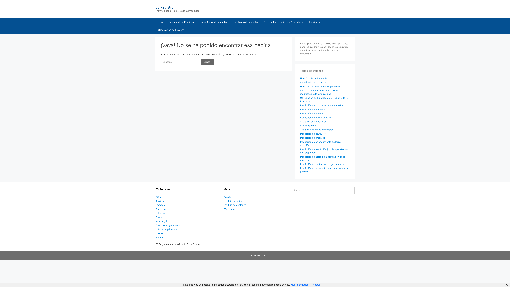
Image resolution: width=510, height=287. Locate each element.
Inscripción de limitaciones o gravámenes (322, 164)
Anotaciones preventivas (313, 121)
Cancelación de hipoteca (171, 30)
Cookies (159, 233)
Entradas (160, 213)
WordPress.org (231, 209)
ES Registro (164, 7)
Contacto (160, 217)
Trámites (160, 205)
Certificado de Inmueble (246, 22)
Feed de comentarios (235, 205)
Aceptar (316, 284)
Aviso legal (161, 221)
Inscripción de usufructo (313, 133)
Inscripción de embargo (312, 137)
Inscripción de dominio (312, 113)
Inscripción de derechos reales (316, 117)
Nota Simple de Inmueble (214, 22)
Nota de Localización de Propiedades (284, 22)
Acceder (228, 197)
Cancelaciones (308, 125)
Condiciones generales (167, 225)
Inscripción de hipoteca (312, 109)
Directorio (160, 209)
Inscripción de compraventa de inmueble (321, 105)
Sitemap (159, 237)
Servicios (160, 201)
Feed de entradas (233, 201)
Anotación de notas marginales (316, 129)
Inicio (160, 22)
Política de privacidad (166, 229)
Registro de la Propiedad (182, 22)
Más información (300, 284)
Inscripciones (316, 22)
